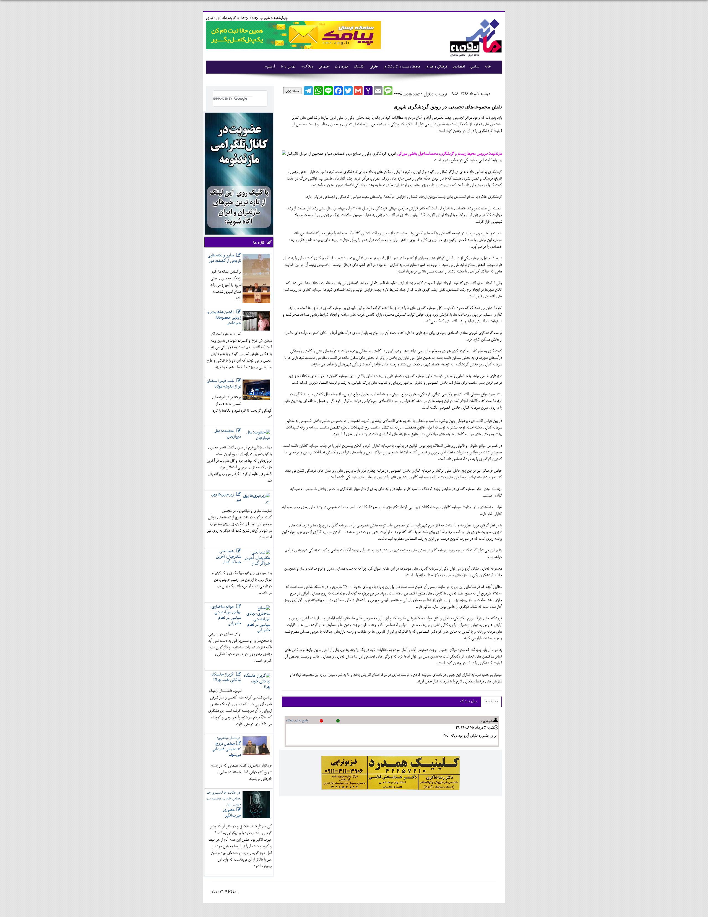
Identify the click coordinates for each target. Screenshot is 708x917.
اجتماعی (323, 67)
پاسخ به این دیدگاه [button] (297, 720)
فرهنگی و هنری (436, 67)
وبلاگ (308, 67)
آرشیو (271, 67)
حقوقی (373, 67)
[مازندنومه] (475, 37)
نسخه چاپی (292, 90)
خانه (488, 67)
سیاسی (474, 67)
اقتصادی (459, 67)
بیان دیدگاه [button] (468, 701)
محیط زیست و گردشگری (401, 67)
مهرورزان (341, 67)
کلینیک (359, 67)
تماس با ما (288, 67)
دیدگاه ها (491, 701)
